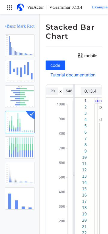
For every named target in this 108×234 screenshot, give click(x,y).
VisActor (35, 7)
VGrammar (65, 7)
